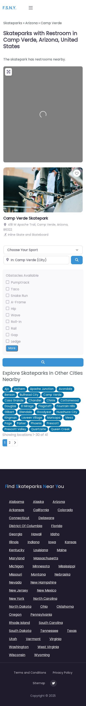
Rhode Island (19, 622)
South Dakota (20, 630)
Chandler (35, 400)
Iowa (52, 542)
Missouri (15, 574)
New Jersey (18, 590)
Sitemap (39, 683)
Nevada (15, 582)
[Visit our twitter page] (53, 683)
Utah (13, 638)
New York (16, 598)
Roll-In (16, 321)
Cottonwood (70, 400)
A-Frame (18, 302)
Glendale (25, 412)
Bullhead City (29, 395)
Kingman (11, 418)
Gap (14, 335)
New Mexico (46, 590)
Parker (21, 423)
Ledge (16, 341)
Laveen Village (32, 418)
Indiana (33, 542)
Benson (10, 395)
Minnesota (41, 566)
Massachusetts (45, 558)
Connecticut (19, 517)
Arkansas (16, 509)
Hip (13, 308)
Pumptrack (20, 282)
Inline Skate (16, 235)
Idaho (54, 534)
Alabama (16, 501)
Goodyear (44, 412)
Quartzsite (38, 429)
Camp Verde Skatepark (25, 218)
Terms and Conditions (30, 673)
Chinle (51, 400)
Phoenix (36, 423)
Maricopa (53, 418)
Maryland (16, 558)
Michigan (16, 566)
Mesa (69, 418)
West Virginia (48, 646)
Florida (56, 525)
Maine (62, 550)
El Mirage (27, 406)
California (41, 509)
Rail (13, 328)
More (11, 348)
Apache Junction (42, 389)
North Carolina (45, 598)
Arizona (31, 23)
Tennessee (49, 630)
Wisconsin (17, 654)
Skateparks (12, 23)
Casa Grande (14, 400)
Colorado (65, 509)
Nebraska (62, 574)
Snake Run (19, 295)
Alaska (38, 501)
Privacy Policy (62, 673)
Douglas (10, 406)
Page (8, 423)
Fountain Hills (66, 406)
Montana (38, 574)
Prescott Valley (15, 429)
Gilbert (9, 412)
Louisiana (40, 550)
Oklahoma (65, 606)
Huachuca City (67, 412)
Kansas (70, 542)
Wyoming (42, 654)
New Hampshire (43, 582)
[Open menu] (30, 7)
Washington (19, 646)
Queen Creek (60, 429)
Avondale (65, 389)
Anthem (19, 389)
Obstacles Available (22, 275)
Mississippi (66, 566)
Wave (15, 315)
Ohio (44, 606)
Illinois (14, 542)
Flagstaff (45, 406)
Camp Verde (52, 395)
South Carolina (51, 622)
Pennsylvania (41, 614)
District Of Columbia (25, 525)
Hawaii (36, 534)
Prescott (53, 423)
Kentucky (16, 550)
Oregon (15, 614)
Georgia (15, 534)
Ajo (7, 389)
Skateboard (40, 235)
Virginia (55, 638)
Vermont (33, 638)
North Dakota (20, 606)
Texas (72, 630)
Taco (15, 289)
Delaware (46, 517)
